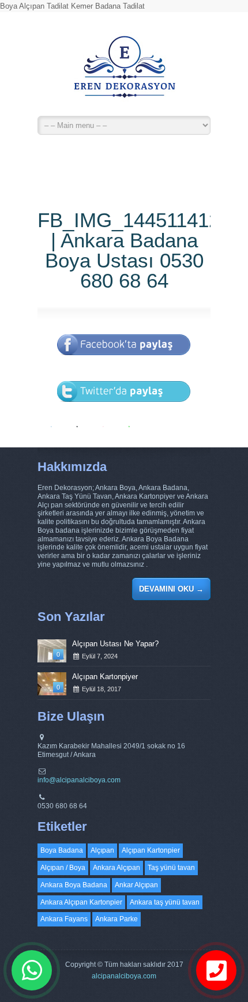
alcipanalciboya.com (124, 976)
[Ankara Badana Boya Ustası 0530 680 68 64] (124, 72)
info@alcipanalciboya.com (79, 780)
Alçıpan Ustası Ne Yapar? (115, 643)
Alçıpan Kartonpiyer (105, 676)
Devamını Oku (171, 589)
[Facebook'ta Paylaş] (124, 363)
